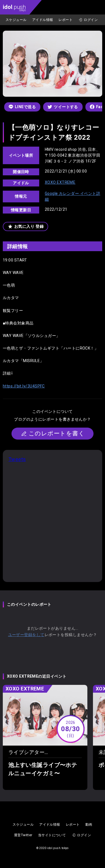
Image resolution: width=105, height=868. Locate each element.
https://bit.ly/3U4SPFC (24, 386)
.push (14, 8)
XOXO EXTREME (60, 182)
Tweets (17, 459)
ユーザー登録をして (26, 634)
